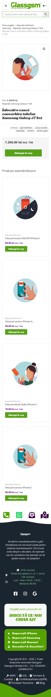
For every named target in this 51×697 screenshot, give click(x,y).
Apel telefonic (26, 127)
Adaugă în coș (23, 153)
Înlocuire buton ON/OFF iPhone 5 (22, 238)
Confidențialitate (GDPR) (32, 679)
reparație (20, 130)
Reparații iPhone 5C (13, 318)
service (30, 130)
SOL (24, 675)
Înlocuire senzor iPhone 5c (19, 321)
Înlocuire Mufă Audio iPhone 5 (21, 404)
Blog (42, 683)
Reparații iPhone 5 (13, 235)
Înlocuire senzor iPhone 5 (18, 487)
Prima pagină (8, 25)
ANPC (12, 675)
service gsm (42, 130)
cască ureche (41, 127)
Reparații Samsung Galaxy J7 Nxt (28, 28)
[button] (44, 48)
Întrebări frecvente (22, 683)
